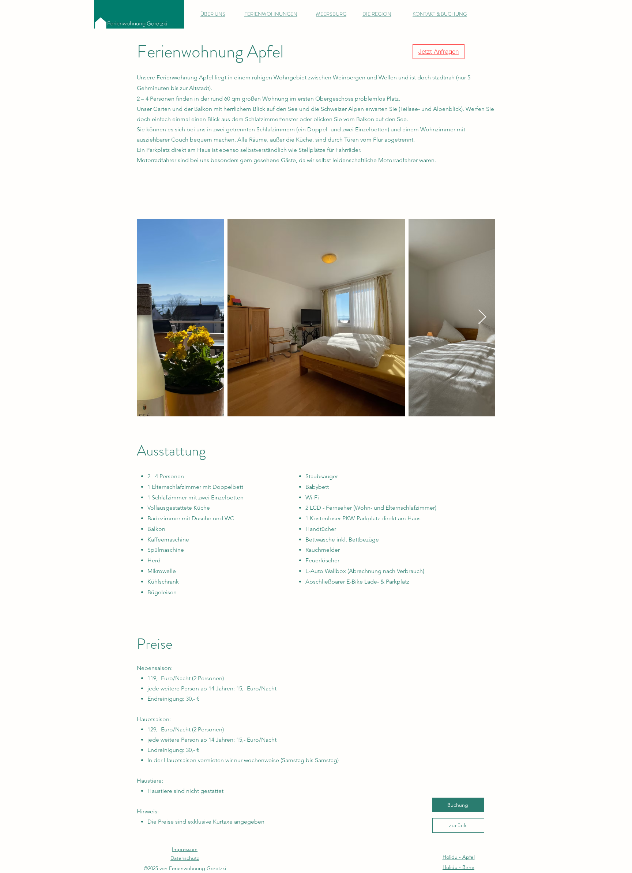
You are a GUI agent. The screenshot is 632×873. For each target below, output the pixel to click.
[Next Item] (482, 318)
